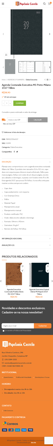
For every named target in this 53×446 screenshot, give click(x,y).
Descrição (6, 162)
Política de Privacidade (23, 377)
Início (4, 80)
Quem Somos (8, 377)
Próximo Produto (50, 79)
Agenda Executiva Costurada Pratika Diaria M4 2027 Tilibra (13, 291)
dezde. (33, 442)
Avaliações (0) (8, 245)
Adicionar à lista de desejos (14, 132)
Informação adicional (12, 238)
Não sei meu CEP (9, 124)
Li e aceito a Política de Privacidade (18, 330)
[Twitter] (17, 151)
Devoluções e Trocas (42, 377)
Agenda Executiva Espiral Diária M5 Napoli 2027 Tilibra (39, 291)
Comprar (20, 103)
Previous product (45, 79)
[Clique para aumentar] (6, 54)
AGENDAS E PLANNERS (16, 80)
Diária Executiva (31, 80)
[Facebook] (14, 151)
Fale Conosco (8, 410)
